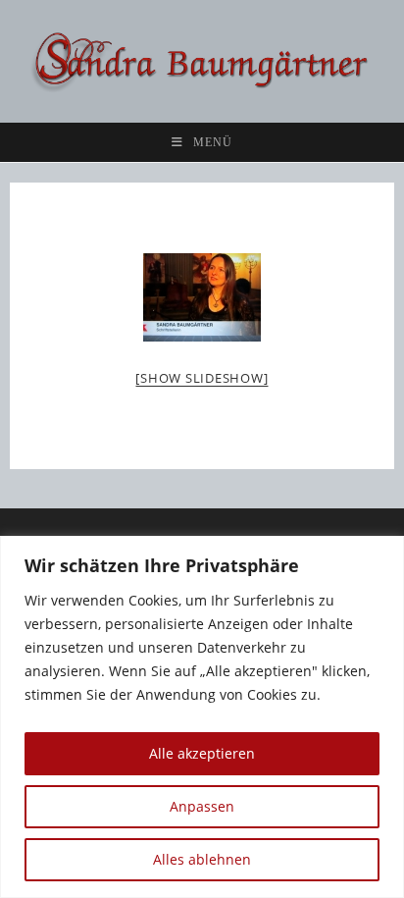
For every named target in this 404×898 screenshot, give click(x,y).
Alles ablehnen (202, 859)
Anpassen (202, 806)
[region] (202, 717)
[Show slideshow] (201, 378)
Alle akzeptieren (202, 753)
